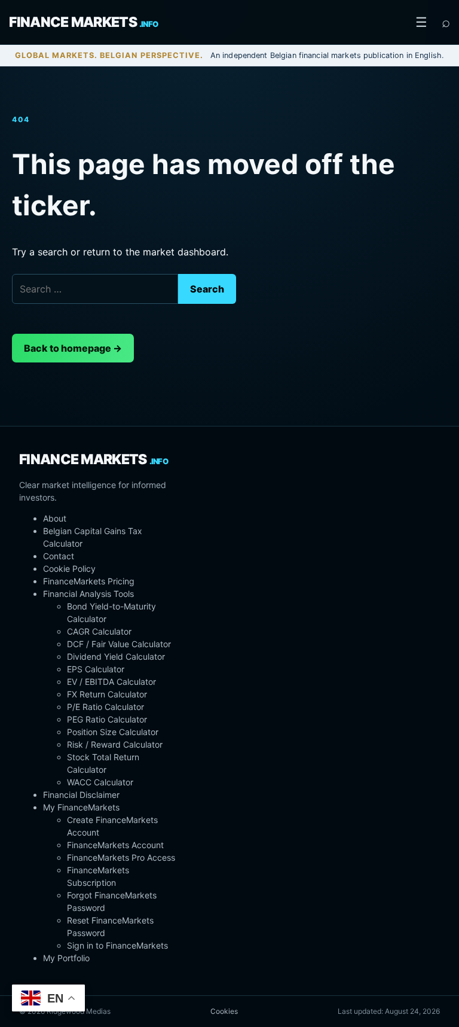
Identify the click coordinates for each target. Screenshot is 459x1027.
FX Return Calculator (107, 694)
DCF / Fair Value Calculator (119, 644)
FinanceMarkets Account (115, 845)
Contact (58, 556)
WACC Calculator (100, 782)
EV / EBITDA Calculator (111, 681)
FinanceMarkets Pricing (88, 581)
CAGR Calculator (99, 631)
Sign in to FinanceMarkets (117, 945)
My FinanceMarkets (81, 807)
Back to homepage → (73, 348)
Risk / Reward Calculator (115, 744)
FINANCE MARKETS (83, 22)
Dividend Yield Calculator (116, 656)
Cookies (224, 1011)
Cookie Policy (69, 568)
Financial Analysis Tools (88, 594)
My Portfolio (66, 958)
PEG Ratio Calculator (107, 719)
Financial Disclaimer (81, 795)
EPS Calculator (95, 669)
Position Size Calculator (112, 732)
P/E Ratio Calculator (105, 707)
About (54, 518)
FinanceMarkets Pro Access (121, 857)
